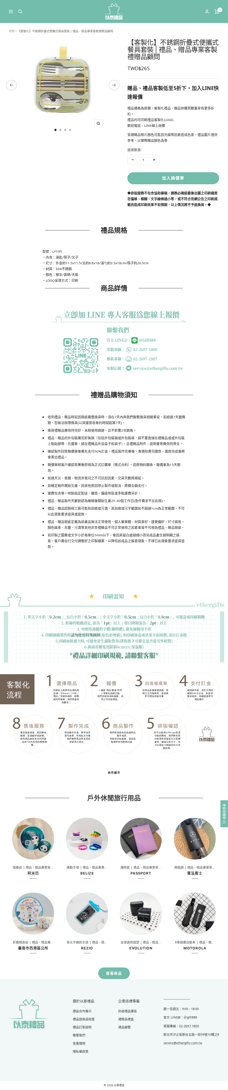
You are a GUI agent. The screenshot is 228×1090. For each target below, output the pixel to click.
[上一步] (11, 85)
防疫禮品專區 (127, 1011)
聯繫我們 (79, 1035)
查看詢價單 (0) (224, 813)
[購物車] (216, 11)
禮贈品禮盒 (126, 1019)
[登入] (207, 11)
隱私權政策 (80, 1051)
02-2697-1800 (189, 1026)
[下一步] (114, 85)
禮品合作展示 (82, 1011)
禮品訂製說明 (82, 1027)
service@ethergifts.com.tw (182, 1043)
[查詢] (20, 12)
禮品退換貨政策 (84, 1019)
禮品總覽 (124, 1027)
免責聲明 (79, 1043)
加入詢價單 (173, 178)
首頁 (12, 31)
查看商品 (114, 973)
